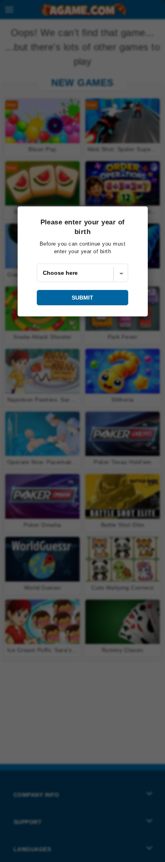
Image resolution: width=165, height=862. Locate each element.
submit (82, 297)
